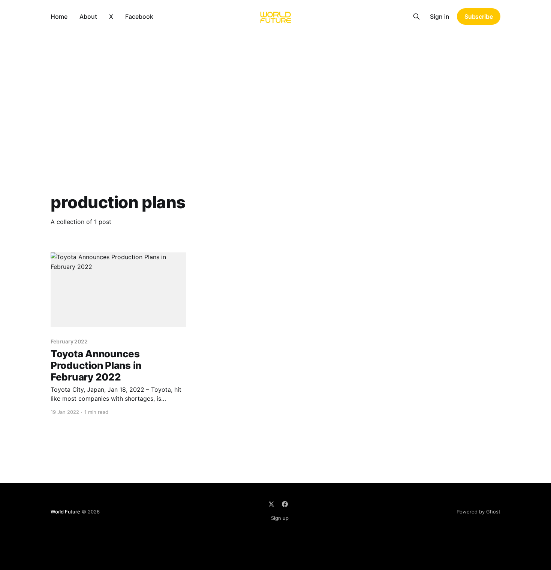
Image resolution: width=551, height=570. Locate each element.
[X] (271, 504)
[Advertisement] (275, 89)
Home (59, 16)
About (88, 16)
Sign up (280, 518)
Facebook (139, 16)
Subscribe (478, 16)
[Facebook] (285, 504)
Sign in (439, 16)
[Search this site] (416, 16)
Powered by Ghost (478, 512)
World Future (65, 512)
